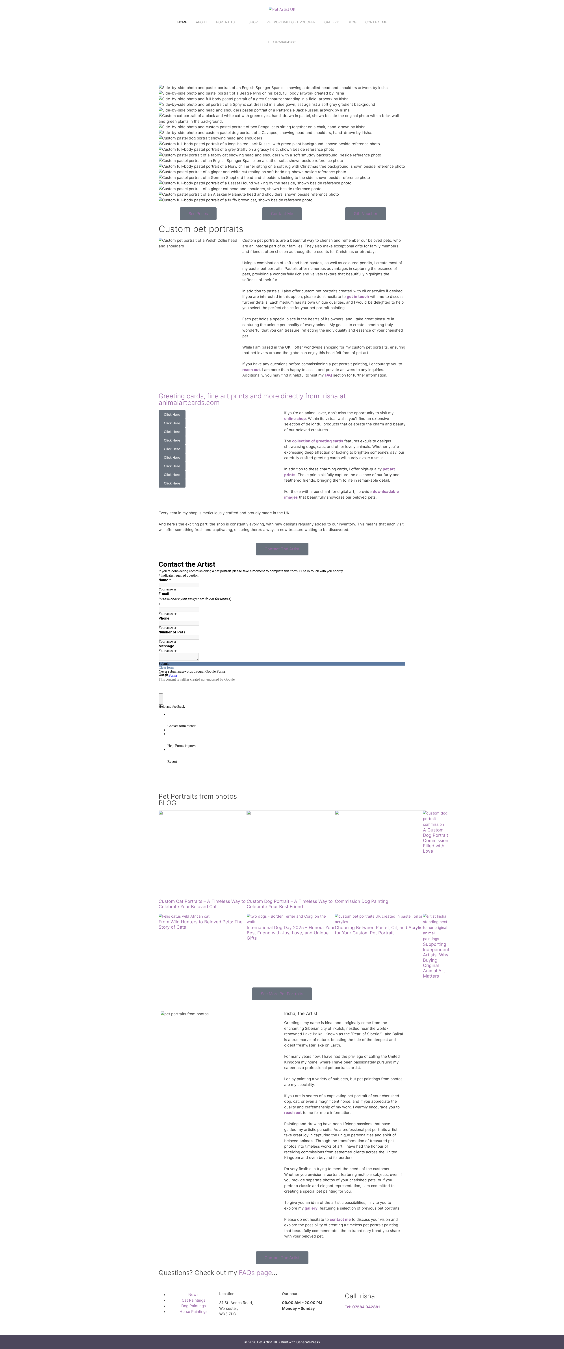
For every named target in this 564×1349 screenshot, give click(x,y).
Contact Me (376, 22)
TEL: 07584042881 (282, 42)
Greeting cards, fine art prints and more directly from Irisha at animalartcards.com (252, 399)
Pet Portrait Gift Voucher (291, 22)
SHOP (253, 22)
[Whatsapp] (164, 68)
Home (182, 22)
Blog (352, 22)
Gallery (331, 22)
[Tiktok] (188, 68)
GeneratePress (308, 1342)
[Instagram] (200, 68)
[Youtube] (53, 1328)
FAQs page (255, 1273)
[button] (219, 490)
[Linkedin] (212, 258)
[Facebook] (188, 258)
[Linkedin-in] (41, 1328)
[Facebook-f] (176, 68)
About (201, 22)
